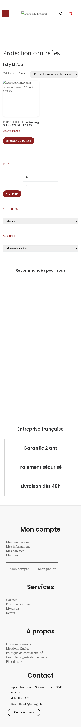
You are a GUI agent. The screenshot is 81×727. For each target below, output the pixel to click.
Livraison (13, 608)
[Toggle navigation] (5, 13)
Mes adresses (15, 551)
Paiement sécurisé (18, 604)
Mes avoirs (13, 555)
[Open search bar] (61, 13)
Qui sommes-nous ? (19, 644)
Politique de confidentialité (24, 653)
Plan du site (14, 661)
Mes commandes (17, 542)
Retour (10, 613)
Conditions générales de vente (26, 657)
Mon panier (47, 569)
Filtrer (12, 193)
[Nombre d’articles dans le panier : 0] (70, 13)
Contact (11, 600)
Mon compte (19, 569)
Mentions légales (17, 648)
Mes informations (18, 546)
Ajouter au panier (18, 140)
